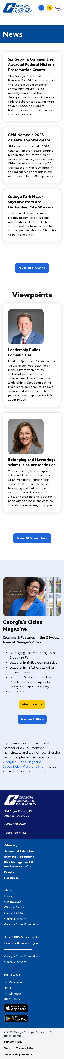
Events (9, 872)
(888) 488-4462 (15, 832)
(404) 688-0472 (15, 824)
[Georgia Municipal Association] (17, 7)
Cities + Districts (15, 907)
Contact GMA (13, 913)
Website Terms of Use (19, 1048)
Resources (11, 877)
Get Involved (12, 901)
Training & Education (19, 851)
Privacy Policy (13, 1041)
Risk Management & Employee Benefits (18, 864)
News (8, 896)
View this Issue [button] (32, 704)
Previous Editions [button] (32, 719)
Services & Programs (19, 856)
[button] (41, 8)
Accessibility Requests (19, 1054)
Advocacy (10, 845)
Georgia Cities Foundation (22, 924)
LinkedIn (15, 993)
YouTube (14, 999)
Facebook (15, 982)
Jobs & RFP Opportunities (22, 937)
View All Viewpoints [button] (32, 538)
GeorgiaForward (15, 918)
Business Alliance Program (21, 943)
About (8, 890)
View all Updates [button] (32, 268)
